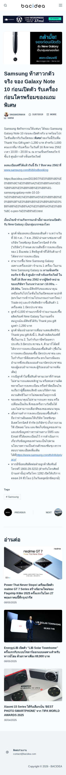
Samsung (12, 496)
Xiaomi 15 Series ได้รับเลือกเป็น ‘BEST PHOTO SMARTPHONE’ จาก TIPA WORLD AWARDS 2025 (32, 711)
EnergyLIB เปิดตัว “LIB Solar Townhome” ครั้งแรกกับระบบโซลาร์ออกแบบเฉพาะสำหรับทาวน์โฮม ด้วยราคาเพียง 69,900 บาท (32, 652)
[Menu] (60, 5)
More (53, 114)
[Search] (5, 5)
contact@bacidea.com (24, 754)
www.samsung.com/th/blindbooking (26, 170)
